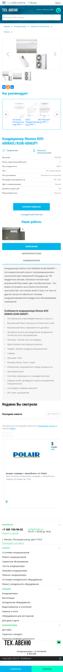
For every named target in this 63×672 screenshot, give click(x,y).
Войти (58, 3)
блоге (13, 428)
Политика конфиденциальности (18, 638)
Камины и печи (10, 611)
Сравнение (15, 668)
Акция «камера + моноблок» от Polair (26, 473)
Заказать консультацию (44, 151)
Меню (4, 2)
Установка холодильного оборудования (22, 579)
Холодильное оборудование (16, 602)
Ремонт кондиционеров (14, 557)
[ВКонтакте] (4, 87)
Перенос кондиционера (14, 575)
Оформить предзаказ (31, 207)
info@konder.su (36, 529)
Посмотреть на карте (13, 543)
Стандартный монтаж (31, 214)
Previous (4, 435)
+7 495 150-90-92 (12, 529)
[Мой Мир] (12, 87)
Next (10, 435)
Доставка (6, 629)
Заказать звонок (10, 533)
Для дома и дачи (10, 620)
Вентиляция (8, 598)
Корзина (47, 668)
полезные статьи (46, 425)
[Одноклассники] (8, 87)
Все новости (53, 414)
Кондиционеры (10, 593)
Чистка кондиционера (13, 566)
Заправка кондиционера (14, 570)
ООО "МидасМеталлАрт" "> (31, 122)
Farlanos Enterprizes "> (18, 122)
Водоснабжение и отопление (17, 606)
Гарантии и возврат (12, 634)
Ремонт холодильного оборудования (20, 584)
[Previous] (6, 114)
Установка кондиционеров (15, 552)
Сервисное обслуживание (15, 561)
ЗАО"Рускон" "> (44, 120)
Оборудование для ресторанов (18, 616)
